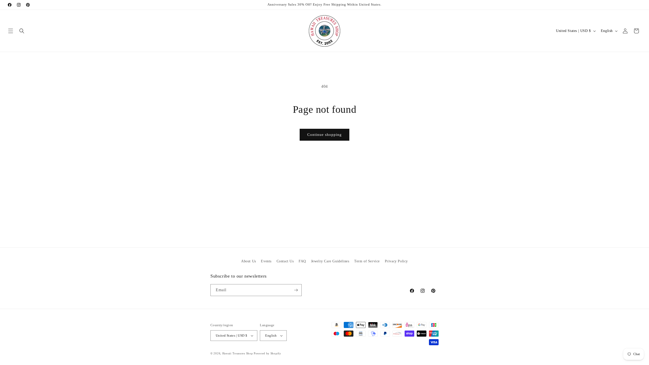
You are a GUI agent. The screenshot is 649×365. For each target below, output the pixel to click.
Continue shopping (324, 135)
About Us (248, 261)
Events (266, 261)
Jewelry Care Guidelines (330, 261)
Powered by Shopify (267, 353)
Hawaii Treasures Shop (237, 353)
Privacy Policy (396, 261)
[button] (10, 30)
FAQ (302, 261)
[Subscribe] (295, 290)
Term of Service (367, 261)
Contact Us (285, 261)
